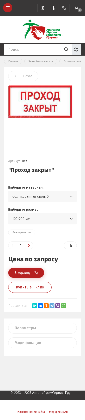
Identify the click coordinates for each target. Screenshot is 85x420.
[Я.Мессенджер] (34, 305)
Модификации (27, 342)
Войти (42, 8)
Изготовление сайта (31, 412)
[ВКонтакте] (40, 305)
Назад (28, 76)
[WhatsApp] (63, 305)
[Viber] (57, 305)
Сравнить (70, 245)
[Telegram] (52, 305)
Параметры (25, 328)
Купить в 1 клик (30, 287)
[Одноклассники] (46, 305)
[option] (42, 118)
